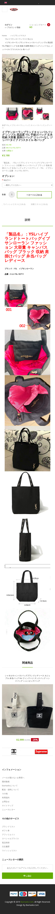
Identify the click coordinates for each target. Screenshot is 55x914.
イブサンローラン (17, 125)
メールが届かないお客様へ (13, 777)
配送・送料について (10, 789)
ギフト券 (5, 830)
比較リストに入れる (39, 204)
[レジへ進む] (52, 2)
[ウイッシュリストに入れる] (27, 712)
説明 (27, 220)
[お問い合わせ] (48, 2)
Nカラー (7, 180)
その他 (5, 793)
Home (4, 35)
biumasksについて (10, 785)
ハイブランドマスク (18, 35)
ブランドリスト (8, 826)
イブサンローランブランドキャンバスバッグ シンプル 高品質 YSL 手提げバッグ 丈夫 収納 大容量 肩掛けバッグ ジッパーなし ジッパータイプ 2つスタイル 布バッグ (27, 46)
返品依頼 (5, 842)
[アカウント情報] (43, 2)
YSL (7, 125)
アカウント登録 (13, 27)
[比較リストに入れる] (37, 712)
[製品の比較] (35, 2)
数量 (4, 194)
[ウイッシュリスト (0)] (38, 2)
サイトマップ (7, 805)
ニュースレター (8, 809)
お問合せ (5, 801)
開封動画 (5, 781)
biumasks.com (27, 902)
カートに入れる (35, 194)
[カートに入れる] (18, 712)
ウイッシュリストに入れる (14, 204)
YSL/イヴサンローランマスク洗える (19, 39)
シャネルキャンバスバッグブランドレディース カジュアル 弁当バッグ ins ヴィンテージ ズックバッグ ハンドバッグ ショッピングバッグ (27, 678)
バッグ (27, 125)
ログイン (8, 24)
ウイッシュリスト (9, 850)
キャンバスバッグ (37, 125)
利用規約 (5, 797)
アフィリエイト (8, 834)
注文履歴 (5, 846)
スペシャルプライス (10, 838)
